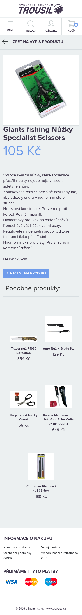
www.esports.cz (56, 608)
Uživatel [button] (51, 30)
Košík (72, 27)
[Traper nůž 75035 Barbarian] (24, 323)
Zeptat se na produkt (26, 273)
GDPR (7, 558)
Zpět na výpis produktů (38, 41)
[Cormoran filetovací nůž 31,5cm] (41, 461)
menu (10, 30)
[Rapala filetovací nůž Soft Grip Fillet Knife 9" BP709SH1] (58, 390)
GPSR (45, 558)
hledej (31, 30)
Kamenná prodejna (16, 547)
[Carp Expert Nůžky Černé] (24, 390)
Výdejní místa (50, 547)
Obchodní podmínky (17, 553)
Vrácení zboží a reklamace (59, 553)
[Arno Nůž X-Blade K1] (58, 323)
